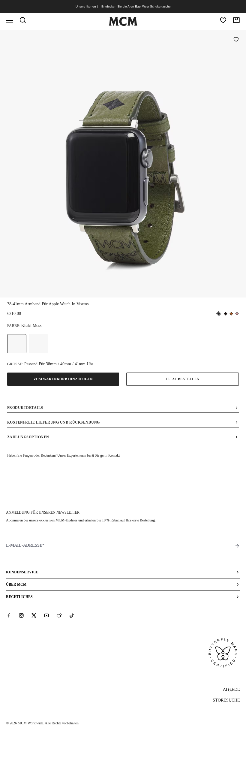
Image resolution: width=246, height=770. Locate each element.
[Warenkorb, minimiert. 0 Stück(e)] (236, 20)
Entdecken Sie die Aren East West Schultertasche (136, 6)
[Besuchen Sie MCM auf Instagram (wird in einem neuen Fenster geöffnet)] (21, 615)
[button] (123, 163)
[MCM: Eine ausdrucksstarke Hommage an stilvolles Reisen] (123, 24)
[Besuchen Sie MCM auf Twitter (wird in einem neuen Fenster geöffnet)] (34, 615)
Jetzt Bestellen (183, 379)
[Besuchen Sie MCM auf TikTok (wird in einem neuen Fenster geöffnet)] (71, 615)
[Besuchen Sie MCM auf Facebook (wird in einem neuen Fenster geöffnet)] (8, 615)
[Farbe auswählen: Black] (38, 343)
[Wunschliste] (223, 20)
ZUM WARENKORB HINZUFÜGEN (63, 379)
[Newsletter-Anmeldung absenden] (237, 545)
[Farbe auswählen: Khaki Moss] (17, 343)
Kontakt (114, 455)
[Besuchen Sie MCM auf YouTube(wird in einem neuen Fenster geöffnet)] (46, 615)
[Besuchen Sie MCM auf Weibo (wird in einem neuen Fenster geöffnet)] (59, 615)
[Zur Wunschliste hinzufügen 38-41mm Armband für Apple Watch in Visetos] (236, 40)
